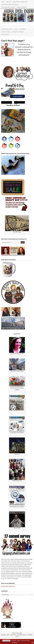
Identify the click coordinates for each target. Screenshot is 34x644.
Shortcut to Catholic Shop (19, 2)
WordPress (30, 634)
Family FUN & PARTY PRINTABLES (9, 4)
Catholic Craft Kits (6, 29)
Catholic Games (5, 31)
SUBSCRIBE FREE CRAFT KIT (8, 7)
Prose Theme (13, 634)
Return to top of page (17, 633)
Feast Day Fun (5, 34)
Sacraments (22, 29)
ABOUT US (8, 1)
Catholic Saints (4, 586)
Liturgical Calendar (18, 31)
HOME (2, 1)
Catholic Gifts (11, 586)
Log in (17, 636)
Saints (15, 29)
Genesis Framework (22, 634)
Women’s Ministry (22, 7)
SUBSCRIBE (6, 640)
